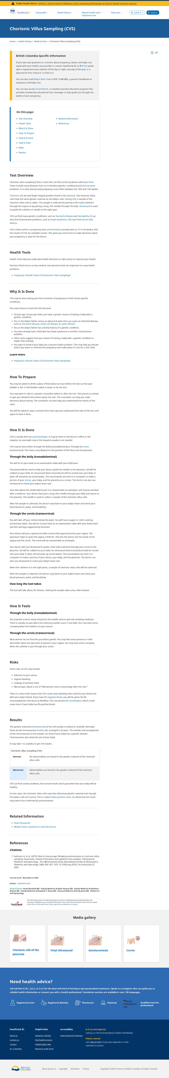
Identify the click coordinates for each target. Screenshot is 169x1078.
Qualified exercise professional (150, 1004)
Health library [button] (63, 12)
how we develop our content (67, 904)
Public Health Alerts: (26, 3)
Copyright (63, 1069)
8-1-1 (138, 12)
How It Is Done (26, 138)
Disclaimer (75, 1069)
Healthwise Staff (23, 883)
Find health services (43, 1040)
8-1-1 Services (16, 1048)
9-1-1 (91, 1033)
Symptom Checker (43, 1035)
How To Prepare (26, 133)
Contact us (14, 1040)
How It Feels (25, 142)
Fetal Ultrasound (22, 823)
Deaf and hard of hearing (71, 1035)
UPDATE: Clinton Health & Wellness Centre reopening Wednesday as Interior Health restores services (87, 3)
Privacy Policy (48, 904)
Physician (112, 1002)
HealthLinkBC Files (43, 1044)
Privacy (86, 1069)
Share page (156, 52)
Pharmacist (88, 1002)
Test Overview (25, 118)
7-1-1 (41, 988)
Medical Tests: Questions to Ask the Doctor (35, 826)
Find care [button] (115, 12)
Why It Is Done (26, 128)
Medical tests (40, 41)
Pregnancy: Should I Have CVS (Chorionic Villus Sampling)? (42, 275)
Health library (25, 41)
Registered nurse (25, 1002)
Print (152, 52)
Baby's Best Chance (43, 79)
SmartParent (42, 89)
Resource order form (44, 1048)
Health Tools (25, 123)
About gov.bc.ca (49, 1069)
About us (14, 1035)
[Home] (20, 11)
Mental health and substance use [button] (91, 14)
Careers (13, 1044)
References (63, 123)
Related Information (68, 118)
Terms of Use (36, 904)
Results (22, 152)
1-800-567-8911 (95, 1042)
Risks (21, 147)
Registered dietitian (58, 1002)
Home (13, 41)
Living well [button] (41, 12)
